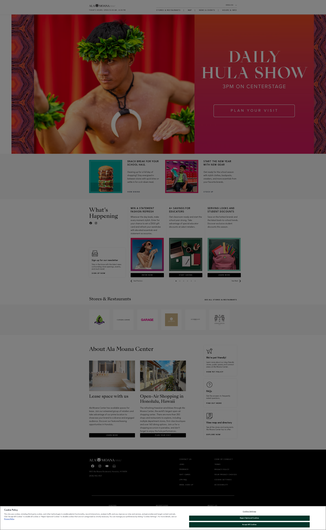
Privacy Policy (9, 519)
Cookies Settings (249, 511)
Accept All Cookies (249, 524)
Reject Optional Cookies (249, 518)
